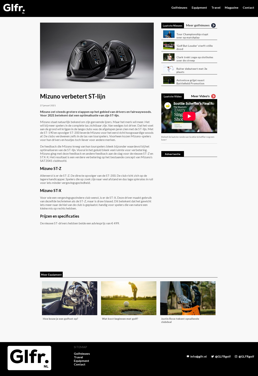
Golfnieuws (179, 7)
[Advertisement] (189, 217)
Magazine (231, 7)
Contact (248, 7)
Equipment (199, 7)
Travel (215, 7)
